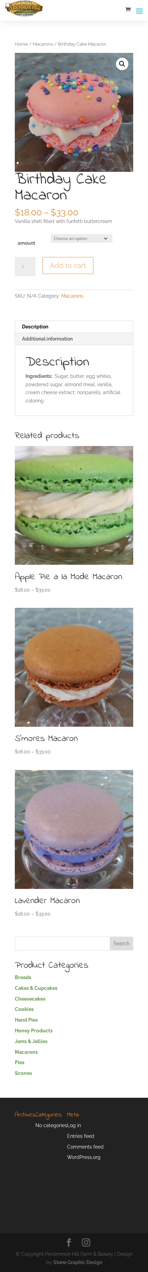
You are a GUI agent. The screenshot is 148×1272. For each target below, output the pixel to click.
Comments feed (85, 1147)
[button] (122, 64)
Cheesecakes (30, 999)
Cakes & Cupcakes (36, 988)
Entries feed (80, 1136)
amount (26, 243)
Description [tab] (35, 326)
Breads (23, 977)
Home (21, 44)
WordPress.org (84, 1157)
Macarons (43, 44)
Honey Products (34, 1030)
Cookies (24, 1009)
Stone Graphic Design (77, 1262)
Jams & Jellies (31, 1041)
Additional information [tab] (47, 339)
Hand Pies (26, 1020)
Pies (19, 1062)
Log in (74, 1125)
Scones (23, 1073)
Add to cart (68, 265)
